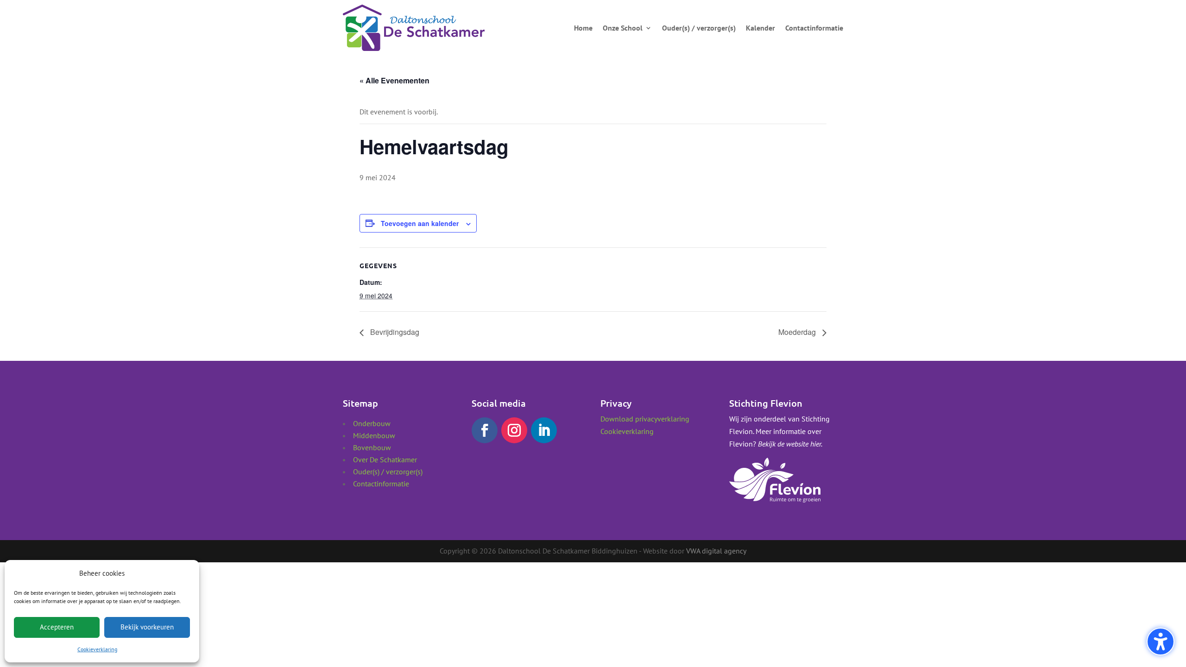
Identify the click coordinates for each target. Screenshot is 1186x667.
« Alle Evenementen (394, 80)
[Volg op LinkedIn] (544, 430)
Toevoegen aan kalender (420, 223)
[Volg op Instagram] (514, 430)
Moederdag (798, 332)
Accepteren (57, 627)
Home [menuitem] (583, 27)
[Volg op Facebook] (485, 430)
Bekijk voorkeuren (147, 627)
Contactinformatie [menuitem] (814, 27)
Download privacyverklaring (644, 418)
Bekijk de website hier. (790, 443)
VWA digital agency (716, 550)
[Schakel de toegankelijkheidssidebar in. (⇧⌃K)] (1160, 641)
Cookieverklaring (97, 649)
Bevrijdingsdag (393, 332)
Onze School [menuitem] (623, 27)
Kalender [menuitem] (760, 27)
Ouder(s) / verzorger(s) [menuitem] (699, 27)
